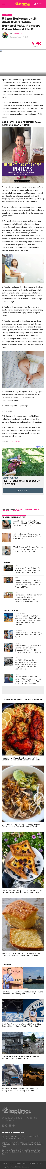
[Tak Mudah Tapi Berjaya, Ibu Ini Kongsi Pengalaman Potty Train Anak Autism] (6, 537)
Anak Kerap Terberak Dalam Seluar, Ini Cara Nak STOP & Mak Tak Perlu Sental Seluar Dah (27, 523)
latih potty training (11, 511)
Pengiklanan (8, 1163)
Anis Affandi (17, 34)
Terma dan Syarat (36, 1163)
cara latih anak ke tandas (27, 509)
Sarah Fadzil (14, 441)
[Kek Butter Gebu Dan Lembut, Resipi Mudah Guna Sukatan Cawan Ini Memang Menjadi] (23, 950)
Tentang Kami (21, 1163)
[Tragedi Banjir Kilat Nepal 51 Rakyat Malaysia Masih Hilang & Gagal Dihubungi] (23, 1053)
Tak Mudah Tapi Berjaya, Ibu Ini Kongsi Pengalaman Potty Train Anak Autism (27, 536)
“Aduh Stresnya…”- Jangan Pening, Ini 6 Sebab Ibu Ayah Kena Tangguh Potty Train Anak (28, 549)
